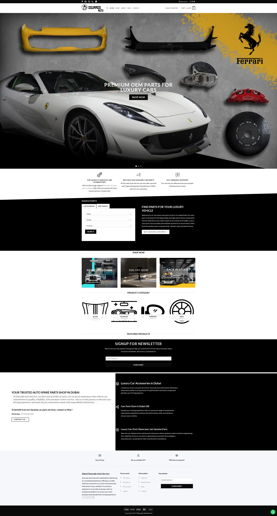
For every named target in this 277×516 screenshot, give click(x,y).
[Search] (107, 8)
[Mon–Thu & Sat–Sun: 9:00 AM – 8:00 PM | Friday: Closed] (89, 1)
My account (127, 487)
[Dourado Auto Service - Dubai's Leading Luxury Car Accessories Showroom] (92, 8)
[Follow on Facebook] (190, 1)
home (112, 8)
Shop (117, 8)
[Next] (269, 90)
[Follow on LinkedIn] (93, 497)
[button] (183, 1)
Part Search (103, 206)
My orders (126, 478)
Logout (125, 491)
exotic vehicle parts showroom (147, 433)
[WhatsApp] (96, 1)
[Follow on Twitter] (194, 1)
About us (144, 478)
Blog (129, 8)
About (123, 8)
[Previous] (8, 90)
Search (90, 232)
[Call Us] (92, 1)
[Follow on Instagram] (192, 1)
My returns (126, 482)
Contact (136, 8)
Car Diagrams (88, 206)
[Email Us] (85, 1)
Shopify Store (145, 482)
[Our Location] (82, 1)
